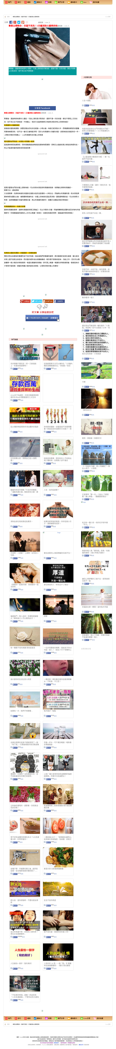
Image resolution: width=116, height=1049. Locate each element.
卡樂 (83, 382)
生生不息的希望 (50, 900)
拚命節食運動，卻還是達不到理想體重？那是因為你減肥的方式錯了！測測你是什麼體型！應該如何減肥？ (57, 429)
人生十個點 (86, 101)
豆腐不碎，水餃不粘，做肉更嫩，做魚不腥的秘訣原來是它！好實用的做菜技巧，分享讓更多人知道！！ (96, 271)
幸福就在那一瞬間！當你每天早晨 (95, 607)
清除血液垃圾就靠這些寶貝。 (22, 521)
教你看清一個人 (88, 297)
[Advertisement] (58, 10)
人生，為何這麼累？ (51, 490)
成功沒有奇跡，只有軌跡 (91, 354)
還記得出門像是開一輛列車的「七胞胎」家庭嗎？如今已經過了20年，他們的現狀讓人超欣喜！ (96, 328)
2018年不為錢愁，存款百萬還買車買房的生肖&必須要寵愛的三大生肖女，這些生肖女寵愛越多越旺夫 (25, 397)
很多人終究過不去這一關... (92, 213)
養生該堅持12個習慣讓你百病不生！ (58, 553)
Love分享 (107, 16)
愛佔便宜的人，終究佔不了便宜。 (57, 585)
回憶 (45, 616)
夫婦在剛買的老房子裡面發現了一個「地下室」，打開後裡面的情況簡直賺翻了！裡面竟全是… (25, 745)
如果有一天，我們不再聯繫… (22, 711)
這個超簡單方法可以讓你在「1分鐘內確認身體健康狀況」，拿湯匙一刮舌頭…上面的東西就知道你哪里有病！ (58, 366)
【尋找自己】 (87, 410)
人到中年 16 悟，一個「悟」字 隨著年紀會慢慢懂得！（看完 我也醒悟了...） (57, 966)
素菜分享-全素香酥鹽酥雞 (53, 869)
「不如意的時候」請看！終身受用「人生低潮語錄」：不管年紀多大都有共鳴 (25, 997)
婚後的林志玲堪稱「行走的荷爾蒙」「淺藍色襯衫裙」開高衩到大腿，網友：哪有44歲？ (24, 492)
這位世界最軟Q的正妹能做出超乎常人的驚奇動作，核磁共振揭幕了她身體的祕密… (96, 243)
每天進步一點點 (50, 711)
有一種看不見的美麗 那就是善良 (23, 648)
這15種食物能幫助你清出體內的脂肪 (24, 427)
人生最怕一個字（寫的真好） (22, 963)
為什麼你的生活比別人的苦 (21, 679)
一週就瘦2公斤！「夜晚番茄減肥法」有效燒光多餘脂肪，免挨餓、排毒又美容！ (58, 839)
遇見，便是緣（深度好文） (92, 438)
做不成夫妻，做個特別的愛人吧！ (57, 932)
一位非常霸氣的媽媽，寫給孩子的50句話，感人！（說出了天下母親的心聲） (58, 650)
